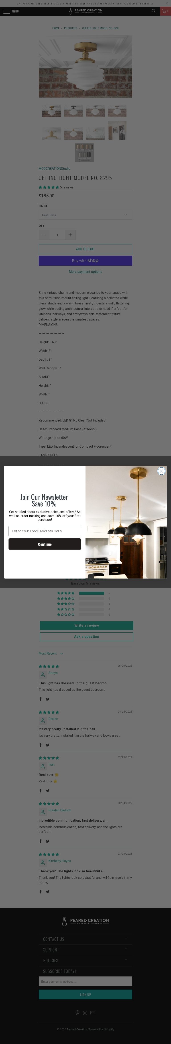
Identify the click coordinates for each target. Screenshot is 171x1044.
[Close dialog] (161, 471)
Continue (44, 544)
